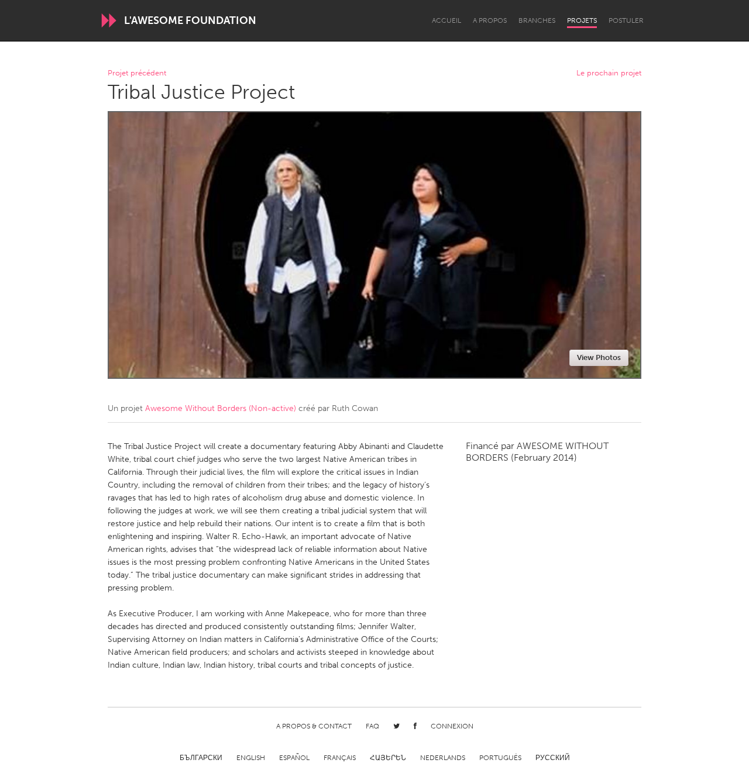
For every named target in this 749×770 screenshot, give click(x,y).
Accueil (446, 20)
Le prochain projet (608, 73)
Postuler (626, 20)
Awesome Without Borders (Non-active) (220, 408)
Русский (552, 758)
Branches (536, 20)
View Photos (599, 357)
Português (500, 758)
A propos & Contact (314, 726)
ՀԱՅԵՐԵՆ (388, 758)
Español (294, 758)
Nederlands (442, 758)
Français (340, 758)
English (250, 758)
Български (201, 758)
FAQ (372, 726)
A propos (490, 20)
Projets (582, 20)
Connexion (452, 726)
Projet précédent (137, 73)
